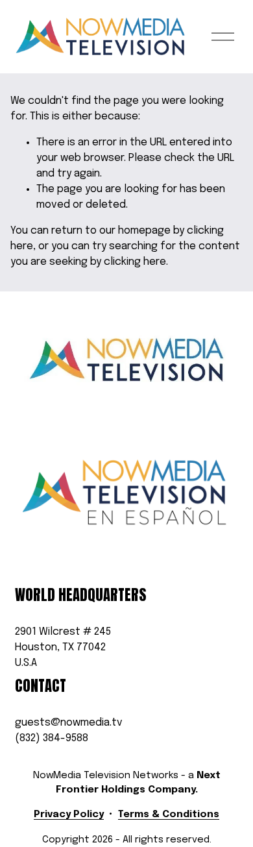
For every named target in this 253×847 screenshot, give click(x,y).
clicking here (135, 261)
